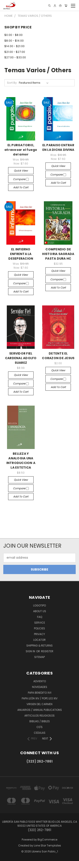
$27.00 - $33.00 (15, 57)
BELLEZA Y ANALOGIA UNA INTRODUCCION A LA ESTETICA (21, 460)
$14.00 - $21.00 (14, 46)
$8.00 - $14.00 (14, 41)
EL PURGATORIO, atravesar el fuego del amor (20, 150)
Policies (39, 628)
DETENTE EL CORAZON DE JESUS (58, 355)
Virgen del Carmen (39, 704)
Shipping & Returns (39, 645)
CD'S (39, 727)
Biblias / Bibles (39, 721)
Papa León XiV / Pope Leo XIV (39, 698)
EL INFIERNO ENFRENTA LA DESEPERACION (20, 254)
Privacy (39, 634)
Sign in (31, 651)
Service (39, 623)
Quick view (21, 170)
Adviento (39, 681)
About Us (39, 611)
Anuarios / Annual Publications (39, 710)
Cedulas (39, 733)
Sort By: (12, 83)
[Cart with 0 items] (66, 5)
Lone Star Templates (47, 845)
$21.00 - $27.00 (14, 52)
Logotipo (39, 605)
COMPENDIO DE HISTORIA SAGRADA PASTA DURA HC (58, 254)
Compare (19, 179)
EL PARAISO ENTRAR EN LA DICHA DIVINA (58, 147)
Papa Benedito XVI (39, 693)
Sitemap (39, 657)
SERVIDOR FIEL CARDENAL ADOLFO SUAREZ (21, 358)
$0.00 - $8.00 (13, 35)
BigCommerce (47, 839)
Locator (39, 640)
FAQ (39, 617)
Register (47, 651)
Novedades (39, 687)
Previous (6, 856)
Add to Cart (20, 187)
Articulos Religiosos (39, 715)
